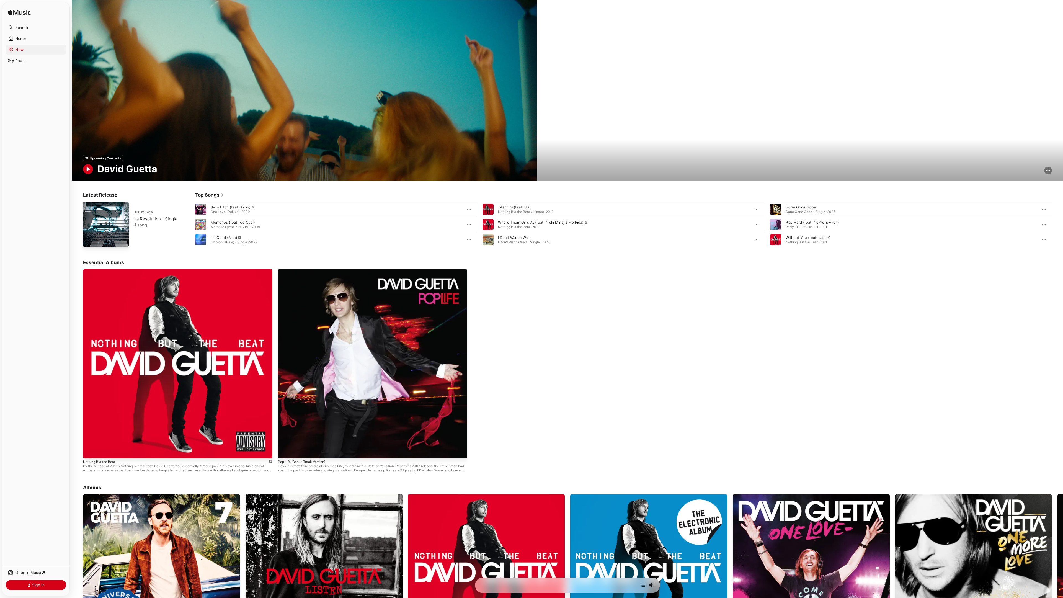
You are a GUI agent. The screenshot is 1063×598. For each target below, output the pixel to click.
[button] (36, 27)
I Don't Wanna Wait (514, 237)
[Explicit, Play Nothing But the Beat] (90, 451)
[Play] (88, 169)
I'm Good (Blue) (224, 237)
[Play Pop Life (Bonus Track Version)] (285, 451)
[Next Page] (1057, 224)
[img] (19, 12)
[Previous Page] (189, 224)
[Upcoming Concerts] (103, 158)
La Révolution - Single (155, 218)
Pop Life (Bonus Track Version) (304, 271)
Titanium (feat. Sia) (514, 207)
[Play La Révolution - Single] (90, 240)
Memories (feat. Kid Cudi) (233, 222)
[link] (209, 195)
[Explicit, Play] (200, 209)
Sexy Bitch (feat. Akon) (231, 207)
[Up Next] (643, 585)
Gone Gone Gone (801, 207)
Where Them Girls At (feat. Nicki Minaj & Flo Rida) (541, 222)
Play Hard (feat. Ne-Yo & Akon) (812, 222)
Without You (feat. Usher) (808, 237)
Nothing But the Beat (101, 271)
